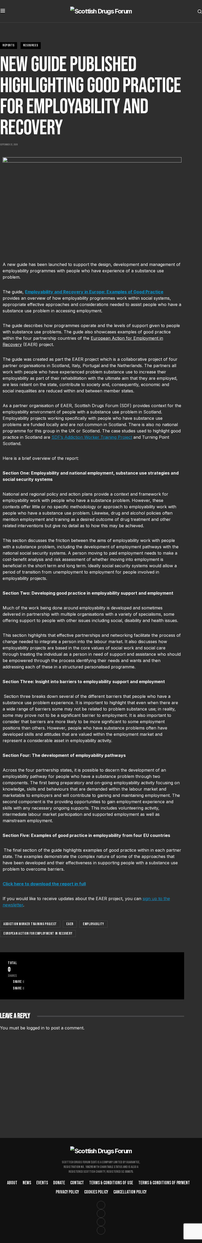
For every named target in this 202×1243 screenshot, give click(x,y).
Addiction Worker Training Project (30, 924)
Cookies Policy (96, 1192)
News (27, 1183)
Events (42, 1183)
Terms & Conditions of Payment (164, 1183)
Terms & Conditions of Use (111, 1183)
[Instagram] (101, 1213)
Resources (30, 45)
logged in (35, 1027)
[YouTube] (101, 1222)
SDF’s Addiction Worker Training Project (92, 437)
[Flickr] (101, 1230)
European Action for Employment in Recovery (37, 933)
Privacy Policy (67, 1192)
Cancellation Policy (130, 1192)
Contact (77, 1183)
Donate (59, 1183)
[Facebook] (101, 1205)
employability (93, 924)
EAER (69, 924)
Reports (8, 45)
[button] (3, 11)
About (12, 1183)
